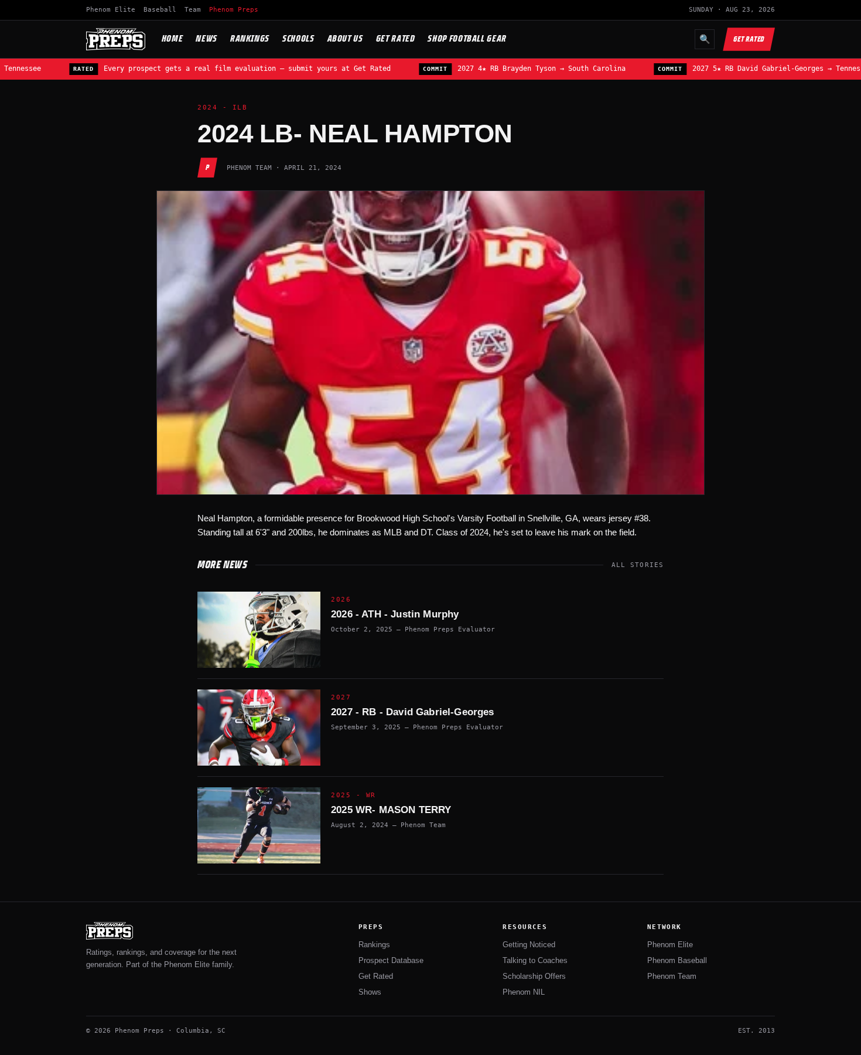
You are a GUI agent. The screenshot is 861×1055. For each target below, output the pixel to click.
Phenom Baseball (677, 960)
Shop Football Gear (467, 38)
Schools (298, 38)
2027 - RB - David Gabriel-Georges (412, 712)
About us (345, 38)
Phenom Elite (110, 9)
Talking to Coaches (535, 960)
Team (192, 9)
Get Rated (395, 38)
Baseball (160, 9)
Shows (369, 992)
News (206, 38)
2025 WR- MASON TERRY (391, 809)
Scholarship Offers (534, 976)
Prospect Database (390, 960)
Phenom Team (671, 976)
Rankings (249, 38)
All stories (637, 565)
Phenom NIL (524, 992)
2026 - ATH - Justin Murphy (395, 614)
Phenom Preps (233, 9)
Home (172, 38)
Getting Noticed (529, 944)
